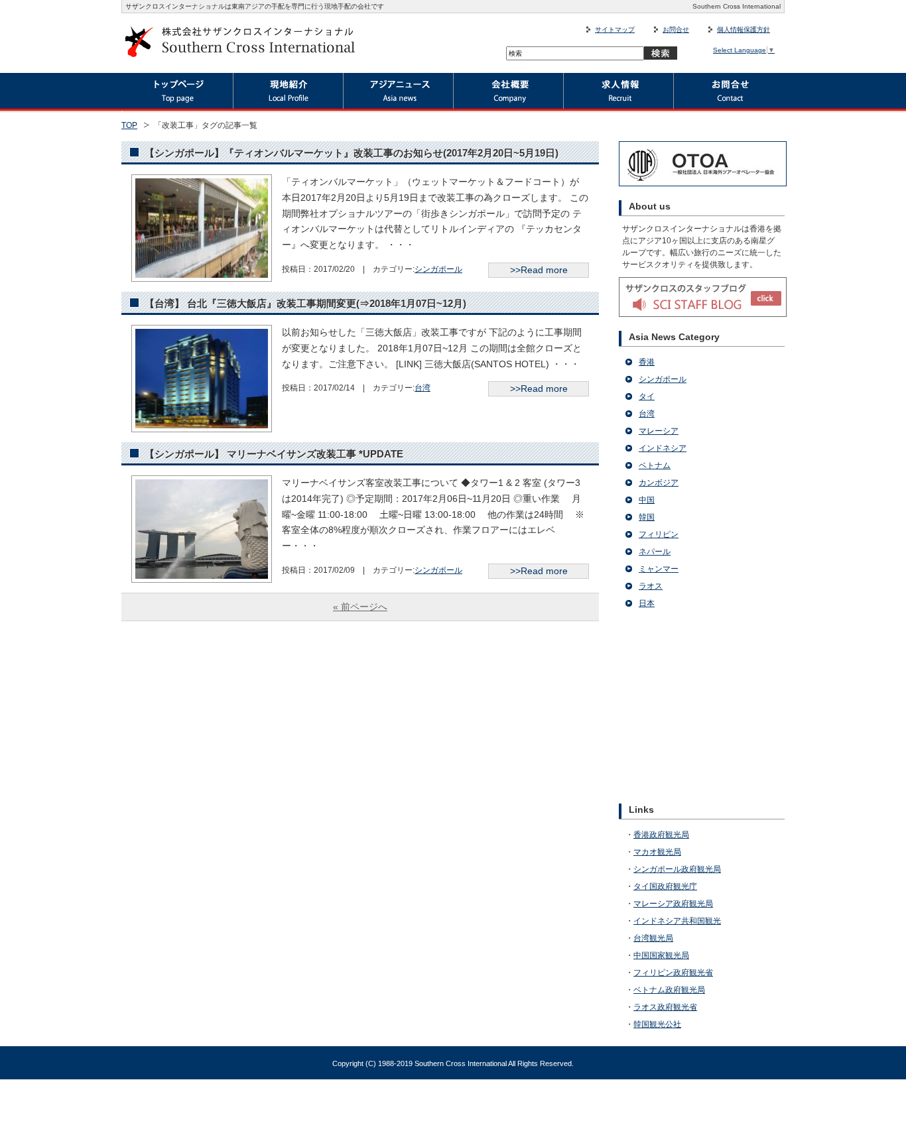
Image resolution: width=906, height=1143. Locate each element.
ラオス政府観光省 (665, 1007)
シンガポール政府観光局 (677, 869)
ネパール (655, 551)
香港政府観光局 (661, 834)
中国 (647, 500)
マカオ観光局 (657, 852)
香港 (647, 362)
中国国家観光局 (661, 955)
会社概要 (509, 93)
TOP (129, 125)
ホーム (177, 93)
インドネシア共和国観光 (677, 921)
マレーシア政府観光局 (673, 903)
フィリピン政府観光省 (673, 972)
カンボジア (659, 482)
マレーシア (659, 431)
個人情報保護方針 (743, 29)
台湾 (422, 387)
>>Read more (539, 270)
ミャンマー (659, 568)
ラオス (651, 586)
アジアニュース (399, 93)
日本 (647, 603)
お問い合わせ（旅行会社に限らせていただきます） (729, 93)
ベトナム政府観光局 (669, 989)
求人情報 (619, 93)
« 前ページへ (360, 606)
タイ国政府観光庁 (665, 886)
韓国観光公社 (657, 1024)
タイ (647, 396)
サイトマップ (615, 29)
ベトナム (655, 465)
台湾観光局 (653, 938)
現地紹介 (288, 93)
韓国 (647, 517)
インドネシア (662, 448)
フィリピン (659, 534)
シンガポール (438, 269)
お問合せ (676, 29)
